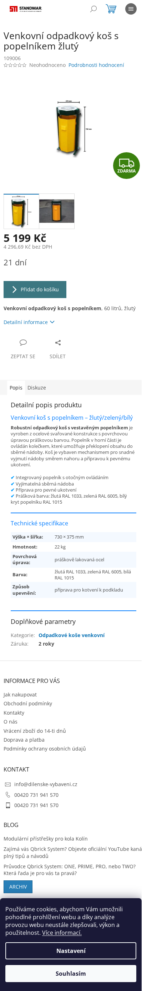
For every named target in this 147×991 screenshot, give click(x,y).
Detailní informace (26, 322)
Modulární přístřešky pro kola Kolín (46, 838)
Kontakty (14, 712)
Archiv (18, 886)
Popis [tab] (16, 387)
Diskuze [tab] (36, 387)
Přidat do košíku (40, 289)
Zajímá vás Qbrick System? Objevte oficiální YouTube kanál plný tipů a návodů (73, 852)
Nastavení (71, 951)
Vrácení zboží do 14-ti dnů (35, 730)
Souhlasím (71, 973)
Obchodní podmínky (28, 703)
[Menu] (131, 9)
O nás (10, 721)
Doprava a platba (24, 739)
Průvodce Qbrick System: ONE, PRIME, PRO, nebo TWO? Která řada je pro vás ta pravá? (70, 869)
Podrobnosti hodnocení (96, 65)
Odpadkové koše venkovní (72, 635)
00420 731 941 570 (36, 794)
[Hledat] (93, 9)
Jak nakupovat (20, 694)
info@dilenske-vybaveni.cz (45, 784)
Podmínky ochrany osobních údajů (45, 748)
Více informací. (62, 933)
